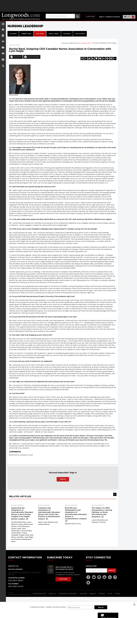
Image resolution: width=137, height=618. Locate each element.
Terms (110, 593)
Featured (13, 33)
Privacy (117, 593)
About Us (52, 593)
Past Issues (40, 33)
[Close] (134, 604)
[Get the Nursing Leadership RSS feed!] (93, 58)
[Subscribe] (3, 65)
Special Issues (54, 33)
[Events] (3, 41)
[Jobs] (3, 59)
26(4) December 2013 (84, 43)
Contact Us (13, 566)
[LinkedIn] (99, 577)
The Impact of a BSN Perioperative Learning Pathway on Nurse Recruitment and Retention (102, 512)
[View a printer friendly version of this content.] (89, 58)
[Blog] (115, 578)
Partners (102, 593)
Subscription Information (68, 593)
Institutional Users (39, 593)
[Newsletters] (88, 583)
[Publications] (3, 47)
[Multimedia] (3, 53)
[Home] (3, 29)
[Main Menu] (3, 24)
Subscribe (90, 16)
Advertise (83, 593)
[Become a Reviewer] (85, 58)
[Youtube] (104, 577)
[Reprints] (82, 58)
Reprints (93, 593)
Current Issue (26, 33)
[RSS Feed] (110, 577)
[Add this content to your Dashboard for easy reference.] (96, 58)
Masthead (67, 33)
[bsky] (94, 577)
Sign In (63, 479)
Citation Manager (33, 57)
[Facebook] (88, 577)
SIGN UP (111, 570)
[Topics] (3, 35)
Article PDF (17, 57)
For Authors (80, 33)
